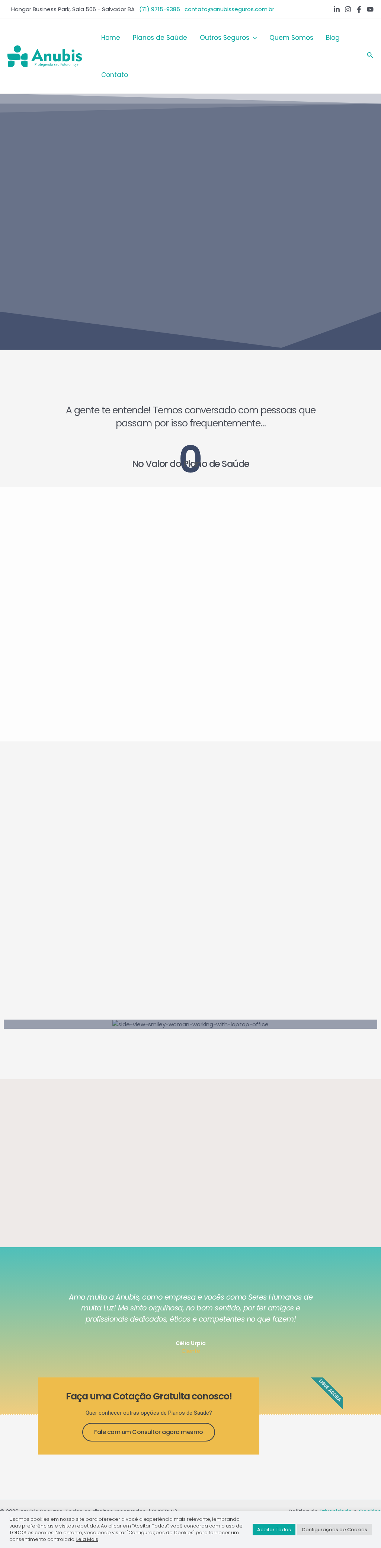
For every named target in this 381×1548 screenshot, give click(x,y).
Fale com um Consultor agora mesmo (148, 1432)
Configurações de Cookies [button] (334, 1529)
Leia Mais (87, 1539)
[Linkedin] (336, 9)
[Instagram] (348, 9)
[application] (253, 37)
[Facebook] (359, 9)
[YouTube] (370, 9)
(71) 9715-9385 (159, 9)
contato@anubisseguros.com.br (229, 9)
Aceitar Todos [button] (274, 1529)
